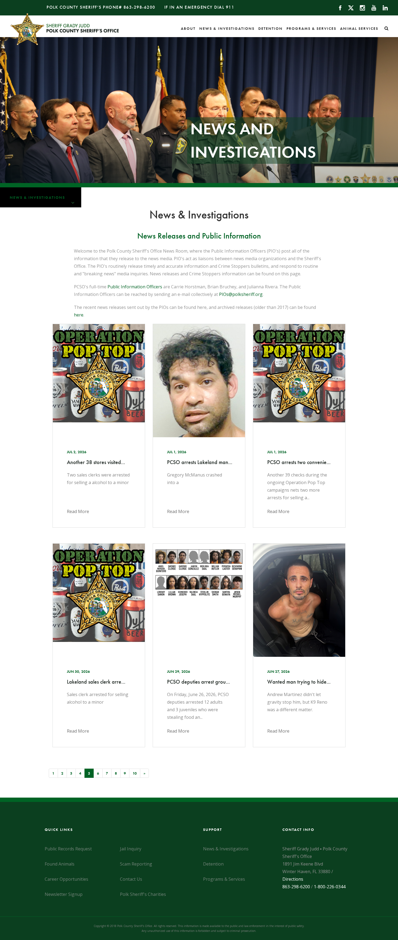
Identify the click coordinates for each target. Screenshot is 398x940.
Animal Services (359, 28)
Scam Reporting (136, 864)
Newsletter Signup (64, 894)
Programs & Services (311, 28)
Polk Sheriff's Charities (143, 894)
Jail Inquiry (130, 849)
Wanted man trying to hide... (299, 681)
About (188, 28)
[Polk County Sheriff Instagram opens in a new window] (360, 7)
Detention (270, 28)
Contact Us (131, 879)
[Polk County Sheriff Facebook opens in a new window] (337, 7)
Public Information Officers (134, 287)
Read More (78, 511)
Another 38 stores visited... (96, 462)
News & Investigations (227, 28)
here (78, 315)
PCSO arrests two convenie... (299, 462)
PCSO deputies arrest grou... (198, 681)
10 (135, 773)
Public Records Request (68, 849)
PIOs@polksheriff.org (241, 294)
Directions (292, 879)
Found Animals (59, 864)
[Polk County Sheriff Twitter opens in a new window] (348, 7)
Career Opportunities (66, 879)
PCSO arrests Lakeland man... (199, 462)
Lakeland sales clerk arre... (96, 681)
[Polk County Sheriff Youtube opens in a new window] (371, 7)
